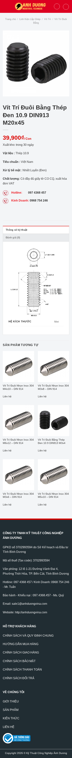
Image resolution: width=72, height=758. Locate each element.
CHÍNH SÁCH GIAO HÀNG (21, 652)
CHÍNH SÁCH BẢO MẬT (19, 661)
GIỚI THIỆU (11, 701)
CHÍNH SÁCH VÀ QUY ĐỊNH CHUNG (28, 635)
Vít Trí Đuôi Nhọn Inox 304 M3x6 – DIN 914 (18, 495)
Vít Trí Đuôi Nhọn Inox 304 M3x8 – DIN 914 (53, 387)
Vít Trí (47, 19)
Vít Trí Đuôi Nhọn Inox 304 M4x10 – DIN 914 (18, 387)
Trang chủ (10, 19)
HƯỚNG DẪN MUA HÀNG (20, 644)
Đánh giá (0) (13, 237)
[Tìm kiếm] (57, 6)
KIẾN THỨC (11, 718)
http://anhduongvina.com (31, 612)
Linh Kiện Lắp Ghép (29, 19)
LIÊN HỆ (8, 726)
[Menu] (5, 6)
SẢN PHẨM (10, 709)
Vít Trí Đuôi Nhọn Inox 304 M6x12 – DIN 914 (18, 441)
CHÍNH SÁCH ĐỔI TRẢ (18, 678)
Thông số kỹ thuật (16, 229)
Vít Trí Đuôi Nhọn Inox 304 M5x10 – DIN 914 (53, 495)
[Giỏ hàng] (66, 7)
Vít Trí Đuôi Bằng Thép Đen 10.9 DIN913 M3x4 (51, 441)
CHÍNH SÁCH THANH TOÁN (22, 669)
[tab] (36, 230)
